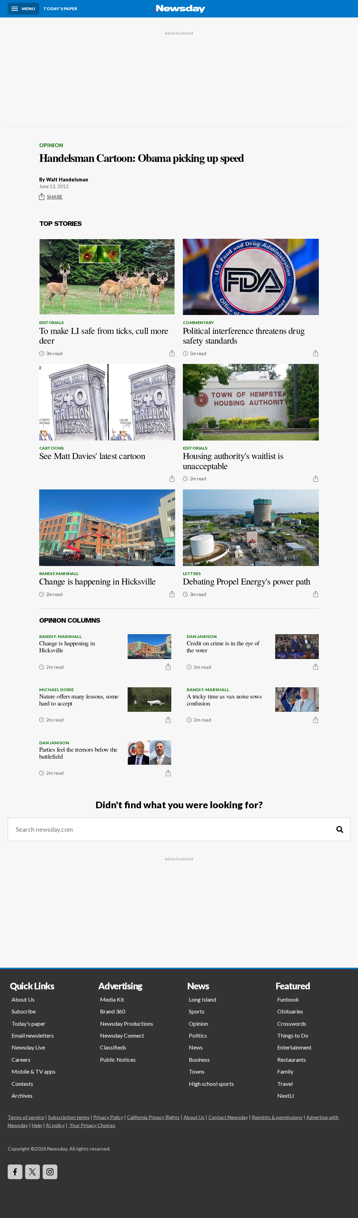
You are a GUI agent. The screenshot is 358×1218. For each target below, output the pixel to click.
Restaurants (291, 1059)
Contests (22, 1083)
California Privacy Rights (153, 1117)
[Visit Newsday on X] (32, 1172)
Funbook (288, 999)
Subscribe (24, 1011)
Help (37, 1125)
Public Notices (118, 1059)
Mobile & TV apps (34, 1071)
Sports (197, 1011)
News (196, 1047)
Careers (21, 1059)
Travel (285, 1083)
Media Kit (112, 999)
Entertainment (294, 1047)
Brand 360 (112, 1011)
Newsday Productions (126, 1023)
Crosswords (291, 1023)
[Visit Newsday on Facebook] (15, 1172)
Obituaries (290, 1011)
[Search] (339, 829)
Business (199, 1059)
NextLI (285, 1095)
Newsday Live (28, 1047)
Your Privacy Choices (92, 1125)
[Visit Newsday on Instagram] (50, 1172)
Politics (198, 1035)
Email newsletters (33, 1035)
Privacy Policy (108, 1117)
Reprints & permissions (277, 1117)
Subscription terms (69, 1117)
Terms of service (26, 1117)
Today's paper (28, 1023)
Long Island (202, 999)
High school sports (211, 1083)
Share (55, 197)
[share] (172, 353)
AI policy (55, 1125)
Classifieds (113, 1047)
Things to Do (292, 1035)
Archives (22, 1095)
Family (285, 1071)
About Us (23, 999)
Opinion (51, 145)
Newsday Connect (122, 1035)
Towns (197, 1071)
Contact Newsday (228, 1117)
